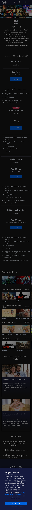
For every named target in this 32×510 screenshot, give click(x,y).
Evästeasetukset (16, 498)
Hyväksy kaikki (16, 503)
